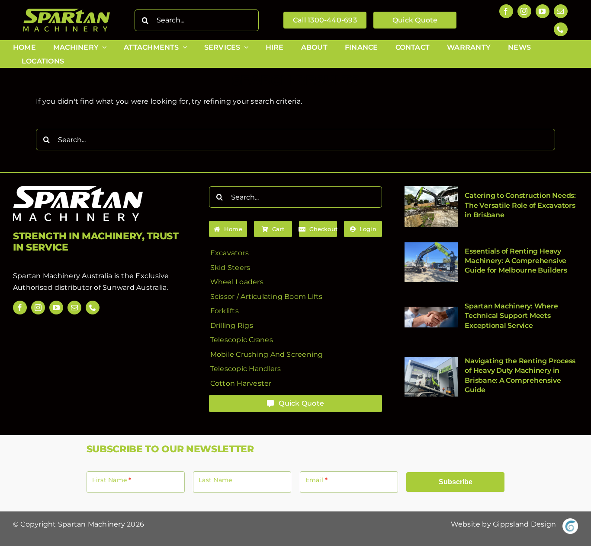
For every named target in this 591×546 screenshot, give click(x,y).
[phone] (561, 29)
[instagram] (524, 11)
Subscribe (455, 482)
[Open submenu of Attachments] (183, 47)
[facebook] (506, 11)
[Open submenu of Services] (244, 47)
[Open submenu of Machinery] (102, 47)
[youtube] (542, 11)
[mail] (561, 11)
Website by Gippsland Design (503, 524)
